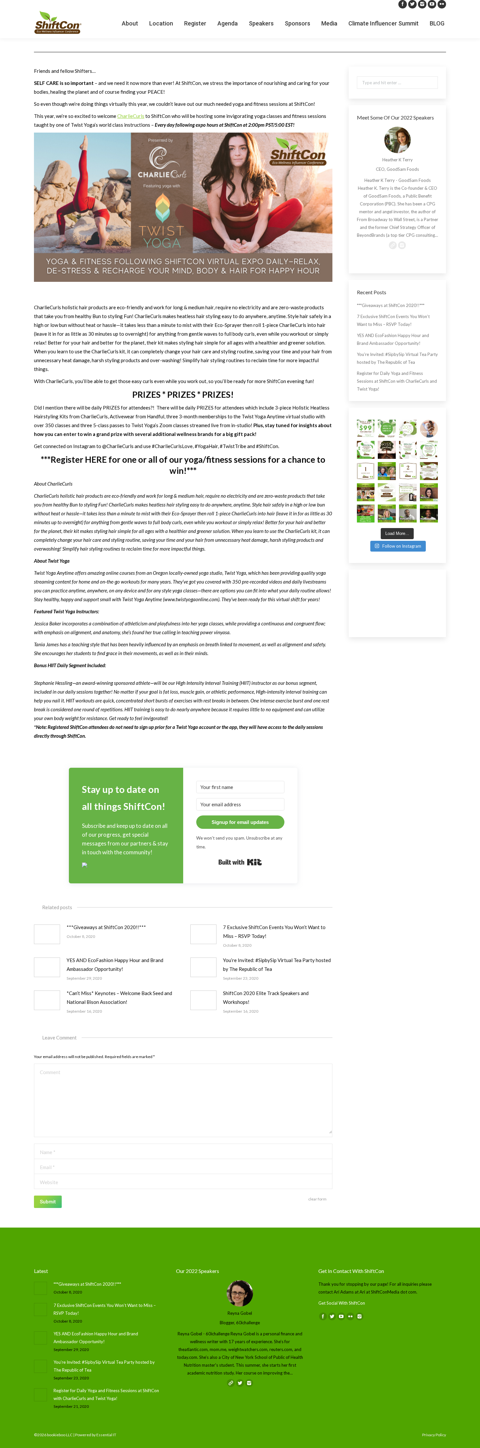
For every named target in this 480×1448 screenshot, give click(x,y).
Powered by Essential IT (95, 1434)
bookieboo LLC (59, 1434)
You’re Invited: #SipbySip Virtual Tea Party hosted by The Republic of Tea (277, 964)
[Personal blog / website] (374, 253)
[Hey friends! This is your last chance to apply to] (387, 436)
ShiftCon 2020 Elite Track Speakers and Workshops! (266, 997)
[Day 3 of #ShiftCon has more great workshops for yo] (366, 458)
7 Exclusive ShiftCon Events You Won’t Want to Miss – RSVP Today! (274, 931)
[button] (126, 865)
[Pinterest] (411, 253)
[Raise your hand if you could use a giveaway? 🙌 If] (408, 500)
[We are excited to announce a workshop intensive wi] (387, 479)
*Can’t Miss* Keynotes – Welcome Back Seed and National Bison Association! (119, 997)
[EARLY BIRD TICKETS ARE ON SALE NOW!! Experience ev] (366, 436)
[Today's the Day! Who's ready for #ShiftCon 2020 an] (429, 458)
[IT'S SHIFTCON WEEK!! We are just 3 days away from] (429, 479)
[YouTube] (432, 4)
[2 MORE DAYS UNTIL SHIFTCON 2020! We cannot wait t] (408, 479)
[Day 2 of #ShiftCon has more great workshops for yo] (408, 458)
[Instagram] (422, 4)
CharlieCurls (130, 116)
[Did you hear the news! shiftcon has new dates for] (408, 436)
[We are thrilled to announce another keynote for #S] (366, 500)
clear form (317, 1199)
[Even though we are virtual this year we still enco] (429, 521)
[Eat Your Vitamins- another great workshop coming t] (429, 500)
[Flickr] (442, 4)
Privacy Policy (434, 1434)
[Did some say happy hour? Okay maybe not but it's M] (366, 521)
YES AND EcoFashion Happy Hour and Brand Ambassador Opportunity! (115, 964)
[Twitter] (412, 4)
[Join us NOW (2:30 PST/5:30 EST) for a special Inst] (429, 436)
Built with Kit (240, 862)
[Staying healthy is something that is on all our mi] (408, 521)
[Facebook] (402, 4)
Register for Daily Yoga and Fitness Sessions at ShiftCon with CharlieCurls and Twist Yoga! (397, 388)
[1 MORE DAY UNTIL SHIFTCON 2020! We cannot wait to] (366, 479)
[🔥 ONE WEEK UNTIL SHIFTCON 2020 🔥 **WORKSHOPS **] (387, 500)
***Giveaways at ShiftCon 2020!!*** (106, 927)
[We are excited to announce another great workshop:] (387, 521)
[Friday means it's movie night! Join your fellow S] (387, 458)
